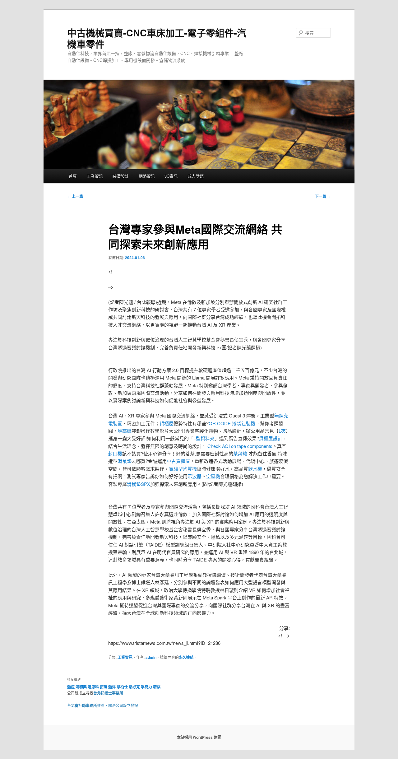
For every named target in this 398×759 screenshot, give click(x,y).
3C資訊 (171, 176)
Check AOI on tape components (239, 446)
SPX (145, 484)
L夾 (282, 430)
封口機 (115, 453)
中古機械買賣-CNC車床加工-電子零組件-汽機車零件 (156, 38)
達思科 (93, 687)
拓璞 (103, 687)
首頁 (73, 176)
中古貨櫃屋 (178, 461)
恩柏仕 (122, 687)
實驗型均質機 (183, 468)
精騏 (157, 687)
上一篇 (75, 196)
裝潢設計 (121, 176)
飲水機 (255, 468)
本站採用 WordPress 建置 (199, 737)
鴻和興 (81, 687)
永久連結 (186, 657)
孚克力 (146, 687)
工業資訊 (95, 176)
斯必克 (134, 687)
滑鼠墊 (125, 461)
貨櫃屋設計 (270, 438)
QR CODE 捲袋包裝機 (232, 423)
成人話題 (195, 176)
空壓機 (213, 476)
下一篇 (323, 196)
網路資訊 (147, 176)
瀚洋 (112, 687)
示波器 (194, 476)
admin (151, 657)
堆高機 (125, 430)
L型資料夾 (204, 438)
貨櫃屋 (167, 423)
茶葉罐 (240, 453)
